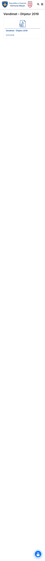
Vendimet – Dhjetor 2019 (16, 30)
